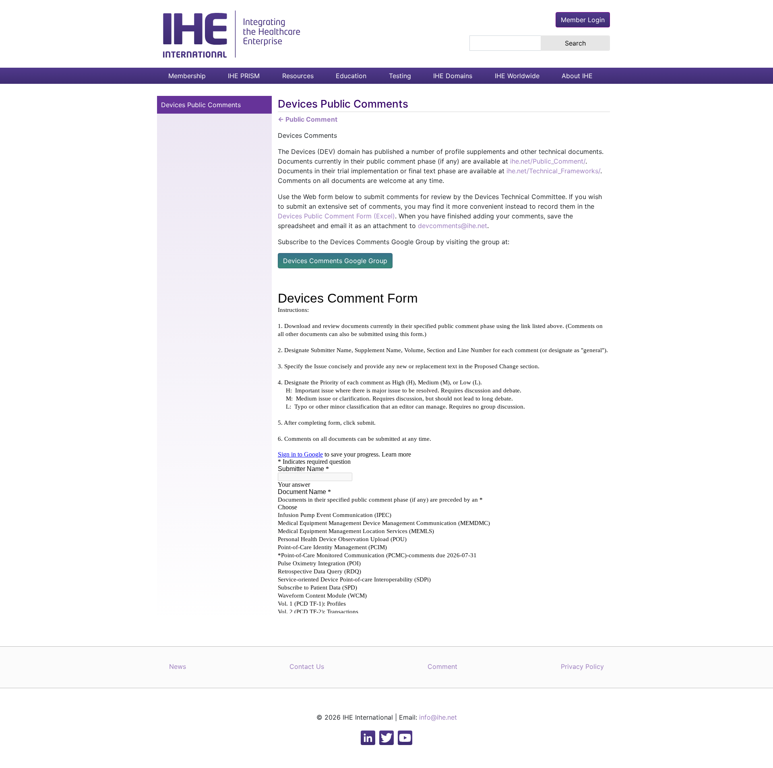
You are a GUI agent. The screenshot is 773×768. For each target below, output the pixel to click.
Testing (400, 76)
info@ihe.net (438, 717)
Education (351, 76)
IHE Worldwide (517, 76)
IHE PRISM (244, 76)
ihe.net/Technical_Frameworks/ (553, 171)
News (177, 666)
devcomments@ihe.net (452, 226)
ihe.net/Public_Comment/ (547, 161)
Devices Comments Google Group (335, 261)
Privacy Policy (582, 666)
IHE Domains (452, 76)
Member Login (583, 20)
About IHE (577, 76)
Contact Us (306, 666)
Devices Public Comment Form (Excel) (336, 216)
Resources (298, 76)
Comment (442, 666)
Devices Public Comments (201, 105)
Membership (187, 76)
